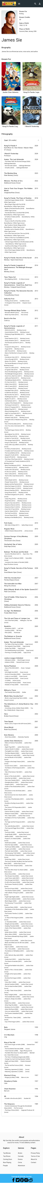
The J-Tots (8, 949)
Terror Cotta (8, 474)
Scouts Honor (9, 765)
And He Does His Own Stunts (13, 795)
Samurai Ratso (9, 907)
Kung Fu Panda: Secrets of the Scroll (18, 258)
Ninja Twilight (9, 994)
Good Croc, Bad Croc (11, 376)
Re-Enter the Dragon (11, 978)
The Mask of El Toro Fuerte (13, 818)
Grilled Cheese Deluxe (11, 531)
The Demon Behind (10, 899)
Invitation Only (9, 417)
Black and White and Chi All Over (14, 942)
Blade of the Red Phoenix (12, 208)
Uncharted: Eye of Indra (13, 544)
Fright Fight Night (10, 897)
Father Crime (8, 384)
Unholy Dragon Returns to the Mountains (17, 242)
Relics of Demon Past (11, 743)
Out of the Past (9, 620)
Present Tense (9, 482)
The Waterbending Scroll (12, 650)
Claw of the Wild (10, 668)
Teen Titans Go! (10, 277)
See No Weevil (9, 511)
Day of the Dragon (10, 1021)
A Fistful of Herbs (10, 217)
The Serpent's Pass (10, 646)
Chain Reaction (9, 338)
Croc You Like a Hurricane (12, 426)
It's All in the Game (10, 882)
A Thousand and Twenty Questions (15, 461)
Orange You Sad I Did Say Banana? (15, 1059)
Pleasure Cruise (9, 813)
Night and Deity (9, 1061)
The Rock (8, 832)
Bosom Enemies (10, 490)
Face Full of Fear (10, 509)
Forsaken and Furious (11, 451)
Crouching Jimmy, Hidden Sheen (14, 708)
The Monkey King (10, 173)
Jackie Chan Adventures (11, 92)
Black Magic (8, 901)
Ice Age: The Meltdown (12, 611)
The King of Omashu (11, 652)
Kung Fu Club (9, 442)
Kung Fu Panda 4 (10, 146)
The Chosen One (10, 876)
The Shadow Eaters (10, 890)
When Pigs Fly (9, 1005)
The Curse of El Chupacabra (13, 807)
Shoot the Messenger (11, 372)
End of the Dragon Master (12, 250)
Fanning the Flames (11, 682)
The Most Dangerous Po (12, 494)
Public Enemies (9, 678)
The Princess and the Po (12, 342)
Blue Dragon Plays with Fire (13, 204)
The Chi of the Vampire (11, 865)
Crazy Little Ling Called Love (13, 444)
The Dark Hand (9, 851)
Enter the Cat (8, 778)
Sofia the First (9, 299)
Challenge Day (9, 397)
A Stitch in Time (9, 438)
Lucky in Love (9, 676)
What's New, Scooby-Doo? (13, 696)
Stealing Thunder (10, 926)
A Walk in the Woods (11, 1098)
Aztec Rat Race (9, 1009)
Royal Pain (8, 501)
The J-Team (8, 815)
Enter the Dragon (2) (11, 486)
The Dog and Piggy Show (12, 828)
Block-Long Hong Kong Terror (14, 698)
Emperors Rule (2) (10, 505)
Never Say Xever (10, 314)
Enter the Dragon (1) (11, 488)
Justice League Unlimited (13, 658)
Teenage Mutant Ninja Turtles (15, 310)
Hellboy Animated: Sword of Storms (17, 605)
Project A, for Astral (11, 838)
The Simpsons (9, 1104)
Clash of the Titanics (11, 928)
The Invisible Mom (10, 997)
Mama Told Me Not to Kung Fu (14, 353)
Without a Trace (10, 690)
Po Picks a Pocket (10, 449)
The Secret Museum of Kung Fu (14, 363)
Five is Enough (9, 359)
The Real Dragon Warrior (12, 430)
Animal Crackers (10, 984)
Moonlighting (9, 279)
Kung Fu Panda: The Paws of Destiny (17, 198)
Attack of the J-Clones (11, 969)
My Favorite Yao (9, 394)
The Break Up (9, 467)
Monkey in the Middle (11, 517)
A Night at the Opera (11, 974)
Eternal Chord (9, 436)
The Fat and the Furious (12, 1065)
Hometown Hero (10, 357)
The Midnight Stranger (11, 374)
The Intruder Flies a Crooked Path (15, 212)
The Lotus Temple (10, 780)
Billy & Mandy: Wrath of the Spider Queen (19, 589)
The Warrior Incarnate (11, 961)
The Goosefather (10, 453)
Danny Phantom (10, 666)
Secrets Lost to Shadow (12, 229)
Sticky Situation (9, 340)
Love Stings (8, 388)
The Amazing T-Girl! (10, 853)
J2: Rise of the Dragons (12, 917)
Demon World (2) (10, 811)
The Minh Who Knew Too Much (14, 1053)
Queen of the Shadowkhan (13, 786)
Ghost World (8, 727)
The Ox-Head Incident (11, 986)
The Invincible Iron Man (13, 584)
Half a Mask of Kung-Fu (12, 892)
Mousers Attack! (10, 312)
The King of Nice (10, 1110)
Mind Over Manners (10, 465)
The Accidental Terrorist (12, 1048)
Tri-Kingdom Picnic (10, 303)
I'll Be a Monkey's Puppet (12, 855)
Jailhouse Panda (10, 378)
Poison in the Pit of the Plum (13, 221)
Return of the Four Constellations (15, 237)
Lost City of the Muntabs (12, 799)
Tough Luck (8, 849)
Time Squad (8, 721)
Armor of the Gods (10, 776)
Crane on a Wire (9, 367)
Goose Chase (9, 515)
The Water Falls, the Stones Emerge (15, 161)
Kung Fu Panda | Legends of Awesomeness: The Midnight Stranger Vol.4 (11, 126)
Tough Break (8, 834)
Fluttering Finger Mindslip (12, 334)
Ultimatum (8, 660)
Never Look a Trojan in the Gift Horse (16, 723)
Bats (6, 1027)
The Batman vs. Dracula (13, 636)
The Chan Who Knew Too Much (14, 870)
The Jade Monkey (10, 826)
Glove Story (8, 874)
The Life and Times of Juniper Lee (17, 618)
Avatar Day (8, 648)
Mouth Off (8, 457)
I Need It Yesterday (32, 126)
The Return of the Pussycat (13, 768)
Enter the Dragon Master (12, 200)
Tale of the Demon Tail (11, 772)
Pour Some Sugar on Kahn (13, 1044)
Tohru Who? (8, 982)
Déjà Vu (7, 947)
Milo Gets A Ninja (10, 525)
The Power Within (10, 847)
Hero (6, 714)
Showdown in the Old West (13, 790)
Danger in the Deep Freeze (13, 761)
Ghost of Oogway (10, 407)
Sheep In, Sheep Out (11, 999)
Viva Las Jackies (10, 1011)
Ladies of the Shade (11, 403)
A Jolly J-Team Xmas (11, 990)
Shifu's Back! (9, 480)
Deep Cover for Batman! (12, 558)
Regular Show (9, 529)
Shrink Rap (8, 859)
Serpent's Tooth (9, 455)
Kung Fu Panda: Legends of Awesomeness (31, 92)
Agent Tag (8, 747)
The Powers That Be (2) (12, 884)
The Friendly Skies (10, 692)
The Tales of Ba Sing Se (12, 644)
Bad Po (7, 415)
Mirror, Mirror (9, 934)
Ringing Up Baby (10, 1077)
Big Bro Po (8, 399)
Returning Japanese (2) (12, 1069)
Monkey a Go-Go (10, 1007)
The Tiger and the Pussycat (13, 822)
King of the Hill (9, 1042)
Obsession (8, 628)
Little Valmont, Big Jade (12, 955)
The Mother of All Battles (12, 951)
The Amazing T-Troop (11, 903)
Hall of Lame (9, 386)
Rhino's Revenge (10, 411)
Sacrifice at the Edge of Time (13, 246)
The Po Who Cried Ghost (12, 476)
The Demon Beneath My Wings (14, 936)
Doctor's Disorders (10, 674)
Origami (7, 784)
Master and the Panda (11, 484)
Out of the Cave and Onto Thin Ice (15, 233)
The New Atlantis (10, 753)
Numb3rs (7, 626)
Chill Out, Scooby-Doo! (12, 578)
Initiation (7, 662)
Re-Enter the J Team (11, 1017)
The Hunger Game (10, 440)
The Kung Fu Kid (10, 405)
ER (5, 1096)
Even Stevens (9, 735)
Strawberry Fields (10, 1081)
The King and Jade (10, 755)
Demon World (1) (10, 749)
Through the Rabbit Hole (12, 965)
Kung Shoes (8, 492)
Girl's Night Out (9, 672)
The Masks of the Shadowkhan (14, 909)
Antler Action (9, 932)
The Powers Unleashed (12, 1013)
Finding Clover (9, 301)
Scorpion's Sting (10, 347)
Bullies (7, 836)
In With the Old (9, 392)
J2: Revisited (9, 922)
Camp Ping (8, 498)
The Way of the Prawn (11, 459)
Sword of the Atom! (11, 554)
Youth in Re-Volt (9, 469)
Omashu (7, 167)
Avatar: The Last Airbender (14, 159)
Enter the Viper (9, 845)
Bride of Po (8, 361)
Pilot (6, 632)
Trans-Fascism (9, 1051)
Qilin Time (8, 351)
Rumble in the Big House (12, 803)
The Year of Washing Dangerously (15, 1057)
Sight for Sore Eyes (10, 413)
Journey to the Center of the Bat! (14, 562)
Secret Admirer (9, 332)
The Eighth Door (10, 751)
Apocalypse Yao (10, 434)
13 (5, 680)
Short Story (8, 737)
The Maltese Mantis (11, 380)
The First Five (9, 513)
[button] (21, 140)
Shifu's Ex (8, 330)
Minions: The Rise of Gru (13, 181)
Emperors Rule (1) (10, 507)
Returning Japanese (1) (12, 1071)
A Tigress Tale (9, 369)
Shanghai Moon (9, 782)
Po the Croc (8, 471)
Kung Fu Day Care (10, 503)
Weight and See (9, 924)
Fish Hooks (8, 523)
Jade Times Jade (10, 878)
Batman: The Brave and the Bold (16, 552)
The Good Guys (9, 888)
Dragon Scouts (9, 940)
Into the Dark (9, 165)
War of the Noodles (11, 424)
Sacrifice (7, 630)
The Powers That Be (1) (12, 913)
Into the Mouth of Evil (11, 757)
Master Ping (8, 409)
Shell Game (8, 843)
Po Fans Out (8, 382)
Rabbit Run (8, 1003)
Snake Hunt (8, 959)
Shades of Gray (9, 684)
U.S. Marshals (9, 1035)
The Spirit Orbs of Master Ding (14, 419)
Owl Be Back (8, 401)
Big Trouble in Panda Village (13, 225)
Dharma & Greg (10, 1075)
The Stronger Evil (10, 880)
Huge (6, 349)
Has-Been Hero (9, 390)
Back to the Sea (10, 318)
